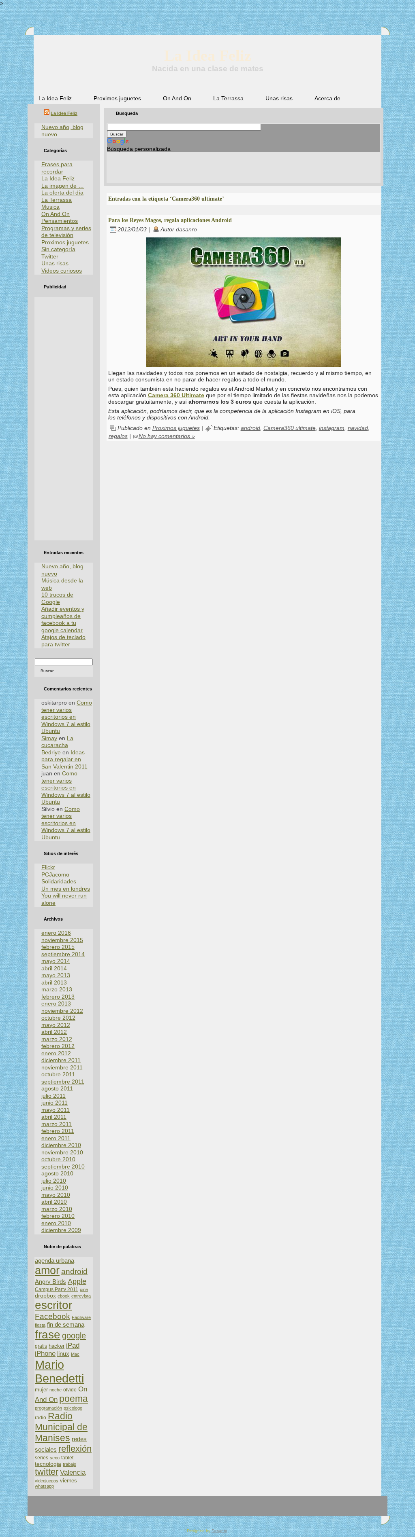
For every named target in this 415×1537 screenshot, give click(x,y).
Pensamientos (59, 221)
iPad (72, 1345)
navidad (358, 428)
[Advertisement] (63, 418)
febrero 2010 (58, 1216)
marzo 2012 (56, 1039)
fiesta (40, 1325)
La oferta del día (62, 192)
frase (47, 1334)
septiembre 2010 (63, 1166)
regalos (118, 436)
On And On (55, 214)
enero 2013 (56, 1003)
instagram (331, 428)
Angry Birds (50, 1282)
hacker (56, 1346)
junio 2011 (54, 1102)
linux (63, 1353)
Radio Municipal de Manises (61, 1427)
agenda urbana (54, 1260)
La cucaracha (57, 742)
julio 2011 (53, 1095)
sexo (55, 1457)
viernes (68, 1481)
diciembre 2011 (61, 1060)
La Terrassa (56, 200)
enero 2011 (56, 1138)
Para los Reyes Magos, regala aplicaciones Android (170, 220)
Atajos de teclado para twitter (63, 641)
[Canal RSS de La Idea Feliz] (38, 1509)
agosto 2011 (57, 1088)
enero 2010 (56, 1223)
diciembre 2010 (61, 1145)
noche (55, 1389)
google (74, 1335)
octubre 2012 (58, 1017)
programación (48, 1408)
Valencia (73, 1472)
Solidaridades (58, 881)
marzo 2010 (56, 1209)
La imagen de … (62, 185)
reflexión (75, 1449)
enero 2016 (56, 932)
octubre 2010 (58, 1159)
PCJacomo (55, 874)
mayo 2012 (55, 1025)
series (41, 1458)
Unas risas (54, 263)
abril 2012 (54, 1032)
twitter (46, 1472)
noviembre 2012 (62, 1011)
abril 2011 (53, 1117)
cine (84, 1289)
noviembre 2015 (62, 940)
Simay (49, 738)
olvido (70, 1390)
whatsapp (44, 1486)
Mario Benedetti (59, 1371)
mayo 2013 (55, 975)
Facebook (52, 1316)
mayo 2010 (55, 1195)
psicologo (73, 1408)
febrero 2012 (58, 1046)
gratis (41, 1346)
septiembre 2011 (62, 1081)
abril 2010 (54, 1201)
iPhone (45, 1353)
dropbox (45, 1296)
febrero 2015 (58, 947)
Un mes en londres (65, 888)
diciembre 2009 (61, 1230)
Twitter (49, 256)
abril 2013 (54, 982)
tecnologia (48, 1464)
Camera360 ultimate (289, 428)
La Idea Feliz (207, 55)
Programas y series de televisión (66, 232)
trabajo (69, 1464)
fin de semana (65, 1324)
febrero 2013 (58, 996)
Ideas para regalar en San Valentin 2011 (64, 759)
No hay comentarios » (167, 436)
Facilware (81, 1317)
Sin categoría (58, 249)
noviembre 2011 (62, 1067)
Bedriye (51, 752)
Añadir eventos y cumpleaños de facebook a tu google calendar (62, 619)
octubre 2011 (58, 1074)
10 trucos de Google (57, 598)
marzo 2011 (56, 1124)
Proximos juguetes (65, 242)
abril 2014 (54, 968)
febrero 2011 (57, 1131)
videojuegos (46, 1480)
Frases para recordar (57, 168)
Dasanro (219, 1531)
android (74, 1271)
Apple (77, 1281)
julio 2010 (53, 1180)
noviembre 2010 (62, 1152)
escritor (53, 1305)
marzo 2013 (56, 989)
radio (40, 1418)
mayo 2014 (55, 961)
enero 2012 (56, 1053)
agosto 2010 (57, 1173)
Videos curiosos (61, 270)
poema (73, 1398)
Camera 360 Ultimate (176, 395)
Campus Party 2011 (56, 1289)
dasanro (186, 229)
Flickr (48, 867)
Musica (50, 206)
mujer (41, 1390)
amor (47, 1270)
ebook (64, 1296)
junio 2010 (54, 1187)
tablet (67, 1458)
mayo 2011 (55, 1110)
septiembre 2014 (63, 954)
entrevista (81, 1296)
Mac (75, 1354)
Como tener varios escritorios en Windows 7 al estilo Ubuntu (66, 716)
